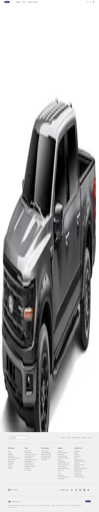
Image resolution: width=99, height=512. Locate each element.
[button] (14, 501)
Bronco (69, 437)
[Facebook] (72, 490)
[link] (22, 505)
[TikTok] (88, 490)
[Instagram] (84, 490)
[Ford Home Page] (88, 501)
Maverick (83, 437)
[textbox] (17, 437)
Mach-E (63, 437)
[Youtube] (80, 490)
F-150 (89, 437)
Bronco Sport (76, 437)
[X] (76, 490)
